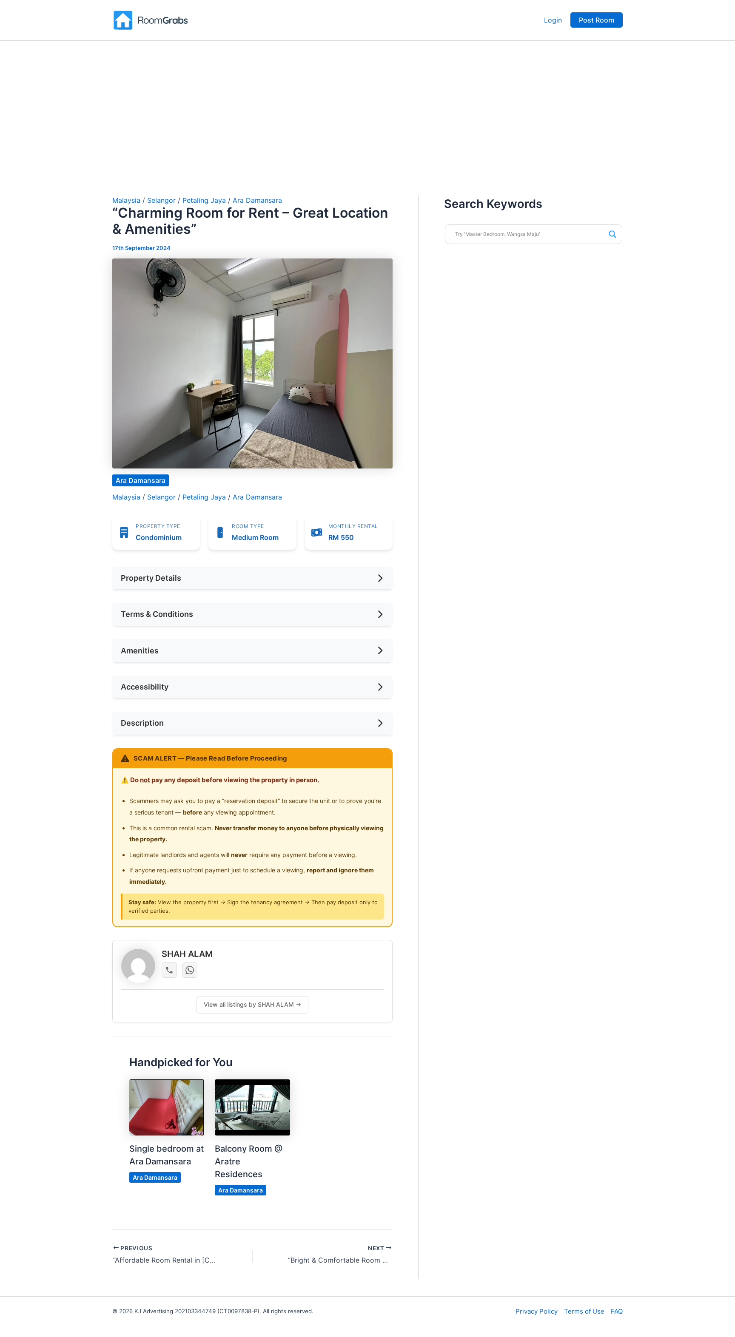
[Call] (169, 970)
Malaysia (126, 200)
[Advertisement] (367, 104)
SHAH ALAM (187, 954)
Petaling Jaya (204, 200)
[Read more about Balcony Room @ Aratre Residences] (252, 1107)
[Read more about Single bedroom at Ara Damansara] (166, 1107)
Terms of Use (584, 1311)
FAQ (617, 1311)
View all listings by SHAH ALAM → (252, 1004)
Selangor (161, 200)
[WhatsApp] (189, 970)
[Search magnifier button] (612, 234)
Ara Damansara (257, 200)
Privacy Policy (537, 1311)
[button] (596, 20)
